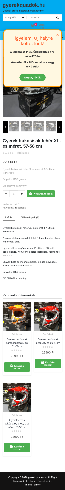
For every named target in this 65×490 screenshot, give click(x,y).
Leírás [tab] (8, 217)
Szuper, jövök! (32, 77)
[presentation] (6, 88)
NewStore (43, 481)
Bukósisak (20, 207)
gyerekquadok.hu (24, 5)
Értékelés (23, 152)
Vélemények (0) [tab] (30, 217)
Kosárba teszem (43, 193)
